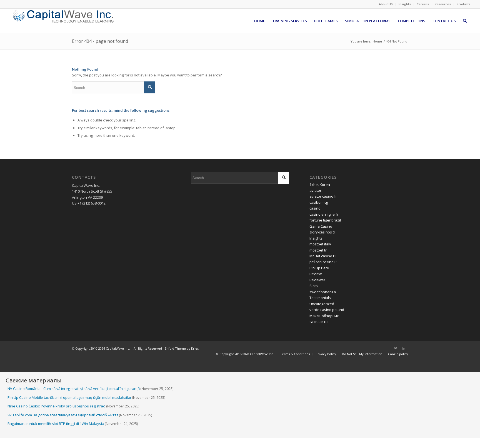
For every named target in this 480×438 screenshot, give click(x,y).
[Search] (464, 21)
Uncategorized (321, 303)
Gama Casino (320, 226)
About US (386, 4)
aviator (315, 190)
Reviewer (317, 279)
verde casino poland (326, 309)
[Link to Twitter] (395, 348)
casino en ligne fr (323, 214)
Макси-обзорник (324, 315)
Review (315, 273)
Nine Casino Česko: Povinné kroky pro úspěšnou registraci (57, 406)
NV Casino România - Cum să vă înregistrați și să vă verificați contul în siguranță (74, 388)
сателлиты (318, 321)
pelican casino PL (323, 261)
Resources (443, 4)
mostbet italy (320, 244)
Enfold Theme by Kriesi (182, 348)
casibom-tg (318, 202)
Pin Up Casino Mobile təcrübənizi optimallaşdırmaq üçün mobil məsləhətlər (69, 397)
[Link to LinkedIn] (404, 348)
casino (315, 208)
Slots (313, 285)
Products (463, 4)
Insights (405, 4)
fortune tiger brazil (325, 220)
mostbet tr (318, 250)
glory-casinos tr (322, 232)
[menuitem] (386, 4)
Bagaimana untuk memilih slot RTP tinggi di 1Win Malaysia (56, 423)
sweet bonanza (322, 291)
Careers (423, 4)
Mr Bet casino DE (323, 255)
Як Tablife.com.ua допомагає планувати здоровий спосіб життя (63, 414)
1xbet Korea (319, 184)
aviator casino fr (323, 196)
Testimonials (320, 297)
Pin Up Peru (319, 267)
